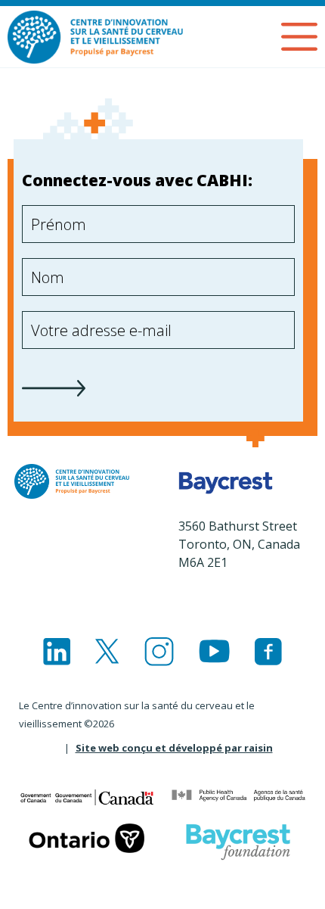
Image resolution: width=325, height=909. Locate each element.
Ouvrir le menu (299, 37)
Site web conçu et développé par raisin (174, 748)
